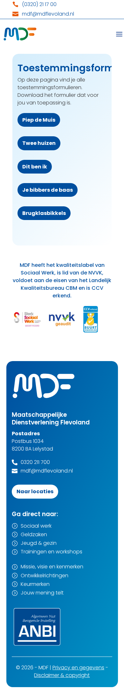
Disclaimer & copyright (62, 675)
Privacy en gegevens (78, 667)
